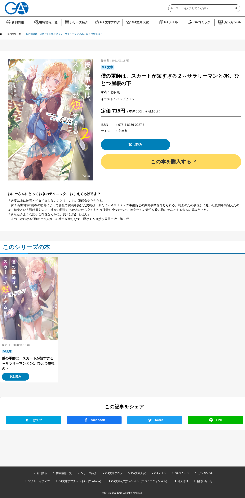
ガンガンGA (232, 22)
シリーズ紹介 (79, 22)
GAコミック (202, 22)
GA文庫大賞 (140, 22)
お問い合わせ (205, 481)
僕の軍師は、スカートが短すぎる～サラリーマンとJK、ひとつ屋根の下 (28, 363)
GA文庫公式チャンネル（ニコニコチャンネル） (140, 481)
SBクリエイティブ (39, 481)
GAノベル (171, 22)
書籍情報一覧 (48, 22)
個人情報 (182, 481)
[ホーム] (1, 34)
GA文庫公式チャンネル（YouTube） (81, 481)
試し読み (135, 144)
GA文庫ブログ (110, 22)
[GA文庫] (17, 8)
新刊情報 (18, 22)
